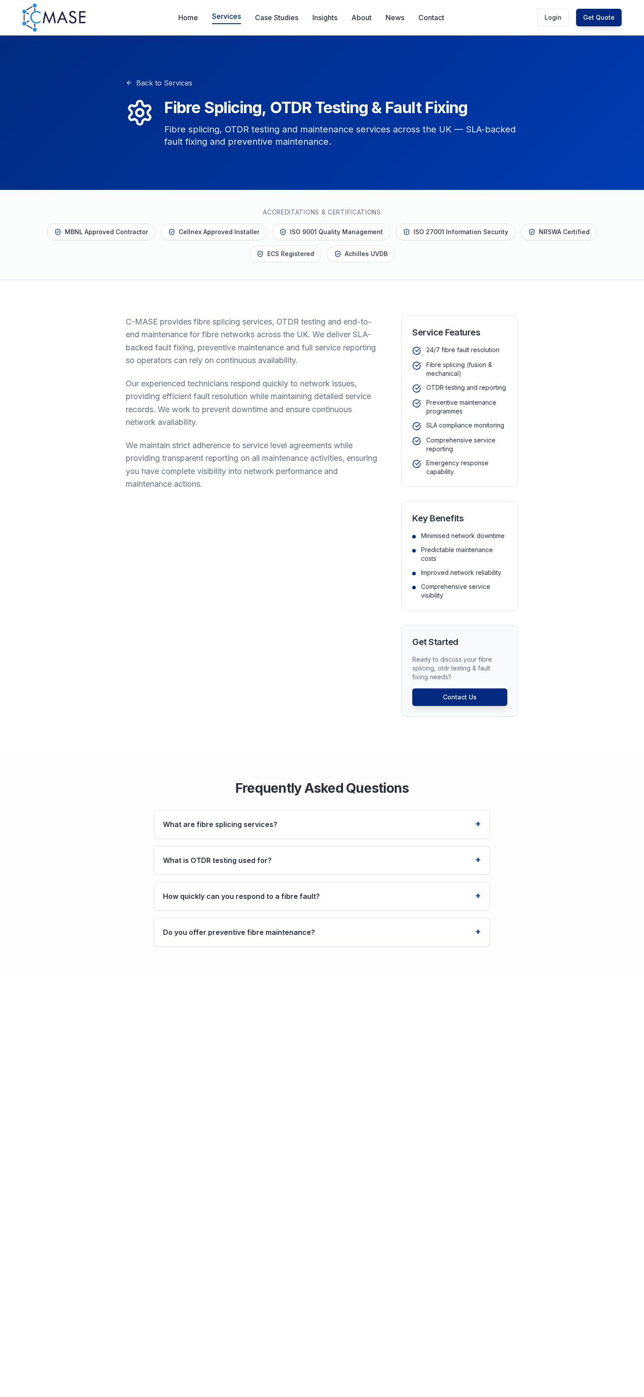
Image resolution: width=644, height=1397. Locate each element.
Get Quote (599, 17)
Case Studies (276, 17)
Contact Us (460, 697)
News (395, 17)
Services (226, 16)
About (361, 17)
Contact (431, 17)
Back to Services (164, 82)
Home (188, 17)
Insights (324, 17)
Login (553, 17)
